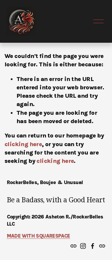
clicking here (23, 144)
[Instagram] (83, 246)
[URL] (73, 246)
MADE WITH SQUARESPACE (38, 236)
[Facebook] (93, 246)
